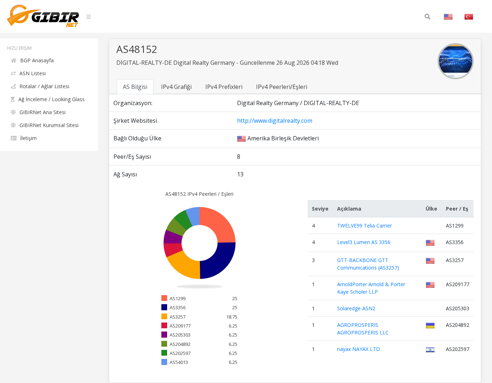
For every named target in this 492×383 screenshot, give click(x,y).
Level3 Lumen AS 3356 (363, 242)
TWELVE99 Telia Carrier (364, 225)
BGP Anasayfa (37, 60)
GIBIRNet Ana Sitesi (42, 112)
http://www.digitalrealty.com (274, 121)
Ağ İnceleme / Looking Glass (51, 99)
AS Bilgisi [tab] (135, 87)
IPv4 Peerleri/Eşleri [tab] (281, 87)
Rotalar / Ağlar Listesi (44, 86)
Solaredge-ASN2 (356, 308)
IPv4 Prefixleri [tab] (223, 87)
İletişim (28, 138)
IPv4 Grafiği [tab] (176, 87)
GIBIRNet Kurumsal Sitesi (49, 125)
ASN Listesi (32, 73)
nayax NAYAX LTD (358, 349)
